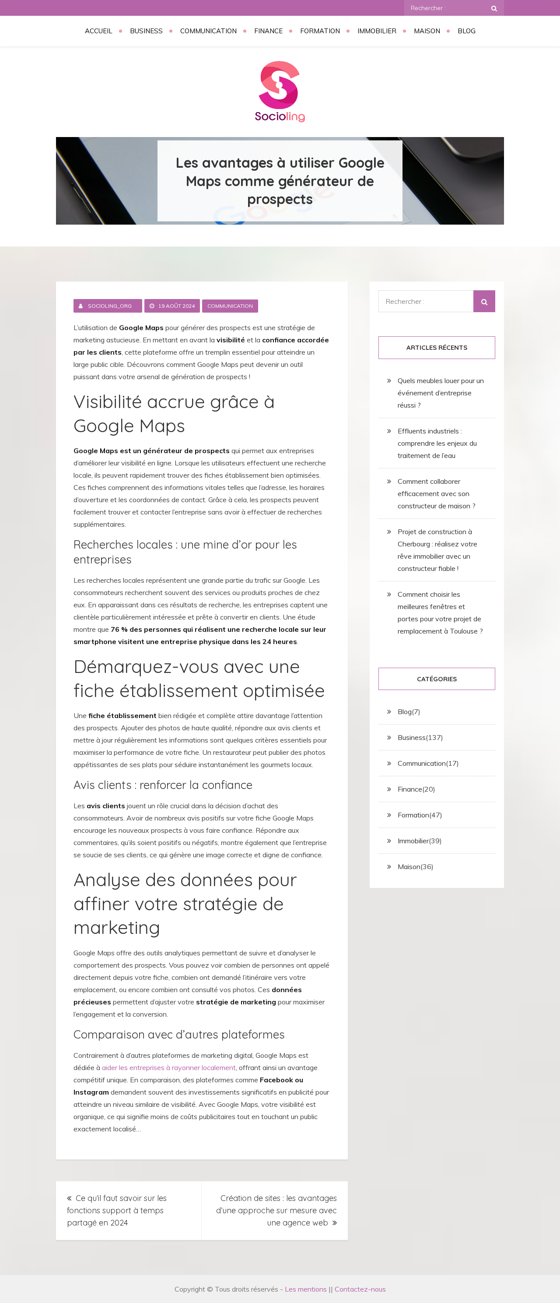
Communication (208, 31)
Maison (427, 31)
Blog (467, 31)
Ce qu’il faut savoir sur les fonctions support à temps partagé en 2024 (117, 1210)
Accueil (98, 31)
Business (146, 31)
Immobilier (376, 31)
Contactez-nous (360, 1289)
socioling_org (110, 306)
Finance (268, 31)
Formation (320, 31)
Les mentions (306, 1289)
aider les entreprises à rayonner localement (169, 1067)
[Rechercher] (494, 8)
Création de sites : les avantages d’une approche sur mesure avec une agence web (276, 1210)
